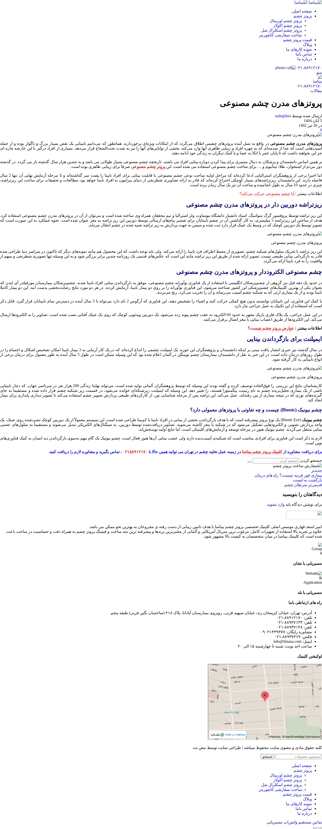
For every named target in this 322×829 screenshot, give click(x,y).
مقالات (316, 91)
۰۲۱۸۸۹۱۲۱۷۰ (135, 452)
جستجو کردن (311, 460)
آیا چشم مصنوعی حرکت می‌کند (268, 194)
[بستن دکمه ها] (315, 828)
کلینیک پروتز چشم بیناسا (262, 452)
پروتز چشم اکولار (287, 25)
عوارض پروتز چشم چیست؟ (271, 328)
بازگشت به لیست (307, 480)
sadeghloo (283, 116)
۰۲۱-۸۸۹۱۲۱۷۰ (309, 68)
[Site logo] (315, 2)
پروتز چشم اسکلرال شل (281, 30)
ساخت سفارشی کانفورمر (280, 35)
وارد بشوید (276, 504)
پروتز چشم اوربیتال (286, 21)
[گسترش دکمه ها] (320, 828)
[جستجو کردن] (250, 462)
